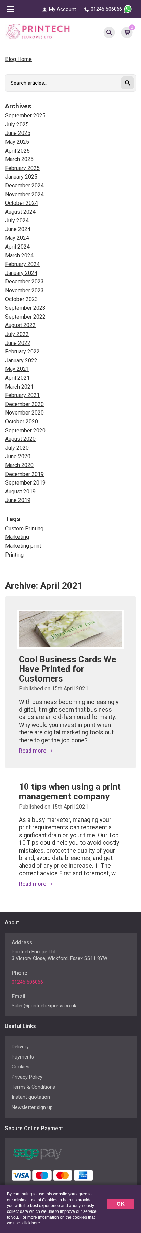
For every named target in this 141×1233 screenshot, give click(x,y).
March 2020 (19, 465)
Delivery (20, 1047)
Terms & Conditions (33, 1087)
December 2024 (24, 185)
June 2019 (17, 500)
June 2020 (17, 456)
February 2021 (22, 395)
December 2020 (24, 404)
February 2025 (22, 168)
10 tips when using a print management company (70, 791)
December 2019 (24, 474)
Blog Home (18, 59)
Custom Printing (24, 528)
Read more (32, 751)
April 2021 (17, 378)
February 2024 (22, 264)
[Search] (109, 32)
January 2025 (21, 176)
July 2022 (17, 334)
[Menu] (10, 10)
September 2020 (25, 430)
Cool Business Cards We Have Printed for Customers (67, 669)
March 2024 (19, 255)
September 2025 (25, 115)
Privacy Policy (27, 1077)
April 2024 (17, 246)
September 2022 (25, 316)
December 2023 (24, 281)
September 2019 (25, 482)
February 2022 (22, 351)
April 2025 (17, 151)
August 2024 (20, 212)
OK (121, 1204)
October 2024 (21, 203)
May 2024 (17, 238)
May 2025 (17, 142)
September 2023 (25, 308)
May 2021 (17, 369)
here (35, 1223)
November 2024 (24, 194)
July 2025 (17, 124)
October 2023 (21, 299)
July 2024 (17, 220)
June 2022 (17, 343)
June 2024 (17, 229)
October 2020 (21, 421)
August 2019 (20, 491)
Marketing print (23, 546)
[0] (127, 32)
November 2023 (24, 290)
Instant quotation (31, 1097)
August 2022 (20, 325)
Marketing (17, 537)
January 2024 (21, 273)
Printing (14, 554)
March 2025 (19, 159)
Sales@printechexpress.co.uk (44, 1006)
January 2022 (21, 360)
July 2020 (17, 448)
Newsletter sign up (32, 1107)
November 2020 (24, 412)
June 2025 (17, 133)
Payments (23, 1057)
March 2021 (19, 386)
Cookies (20, 1067)
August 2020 (20, 439)
